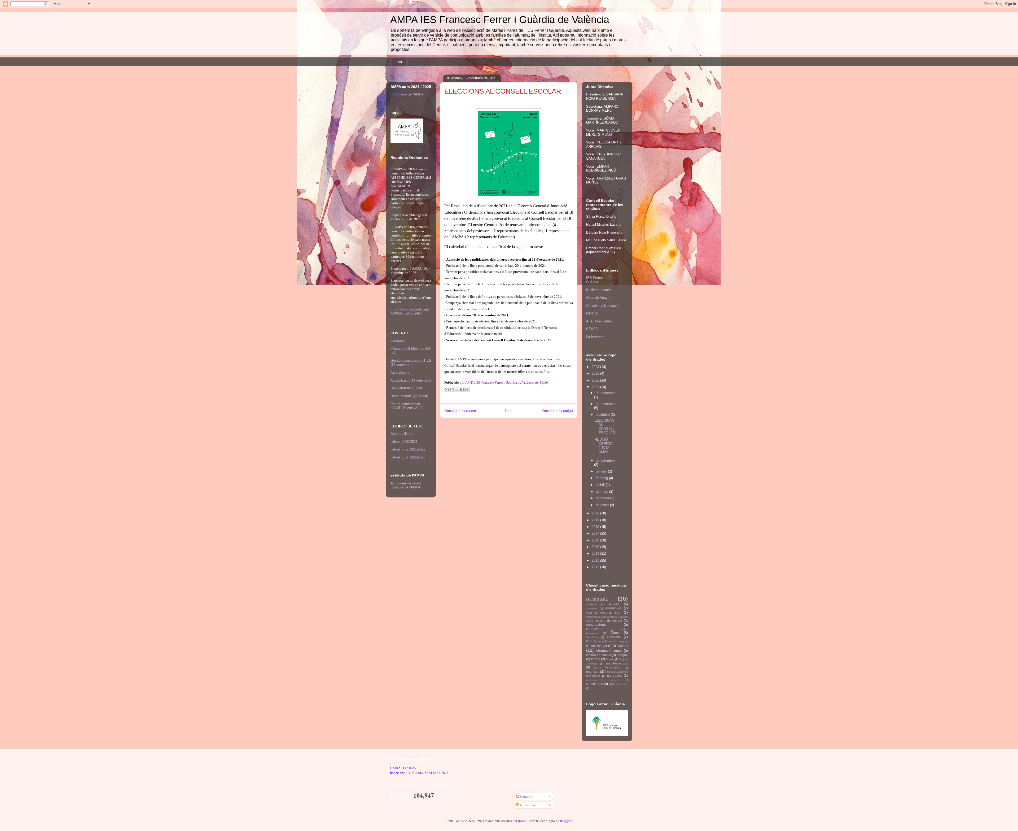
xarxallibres (594, 683)
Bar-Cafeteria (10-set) (406, 388)
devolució (592, 637)
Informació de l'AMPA (407, 94)
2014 (596, 554)
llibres (595, 659)
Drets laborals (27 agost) (409, 396)
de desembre (606, 393)
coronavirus (594, 629)
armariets (591, 608)
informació (618, 645)
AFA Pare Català (599, 321)
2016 (596, 540)
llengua (622, 655)
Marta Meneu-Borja (607, 667)
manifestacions (617, 663)
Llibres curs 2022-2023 (407, 457)
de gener (603, 505)
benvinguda (593, 616)
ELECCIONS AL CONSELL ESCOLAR (605, 426)
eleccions (614, 637)
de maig (602, 478)
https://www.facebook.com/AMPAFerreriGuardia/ (410, 311)
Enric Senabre (595, 641)
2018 (596, 527)
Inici (399, 62)
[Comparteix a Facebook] (461, 389)
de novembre (606, 404)
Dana (615, 633)
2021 (596, 387)
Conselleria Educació (602, 306)
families (596, 646)
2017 (596, 533)
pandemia (614, 675)
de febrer (603, 498)
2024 (596, 367)
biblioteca (611, 616)
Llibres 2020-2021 (404, 442)
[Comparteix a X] (456, 389)
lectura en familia (598, 655)
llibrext (610, 659)
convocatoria (596, 625)
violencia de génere (602, 680)
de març (602, 491)
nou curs (610, 671)
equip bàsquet (618, 641)
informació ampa (608, 651)
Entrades (526, 796)
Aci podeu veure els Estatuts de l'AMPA (405, 485)
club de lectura (610, 620)
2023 (596, 373)
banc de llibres (596, 612)
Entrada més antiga (557, 410)
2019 (596, 520)
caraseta (397, 341)
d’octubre (603, 415)
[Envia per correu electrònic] (446, 389)
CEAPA (592, 329)
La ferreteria (595, 337)
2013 (596, 560)
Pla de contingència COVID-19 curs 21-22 (406, 406)
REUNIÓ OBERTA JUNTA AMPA (603, 446)
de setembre (605, 460)
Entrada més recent (460, 410)
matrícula (592, 671)
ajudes (614, 604)
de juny (602, 471)
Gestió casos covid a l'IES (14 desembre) (410, 362)
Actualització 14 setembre (410, 380)
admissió (591, 604)
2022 (596, 380)
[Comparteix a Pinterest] (466, 389)
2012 (596, 567)
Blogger (565, 820)
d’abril (601, 485)
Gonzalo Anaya (597, 298)
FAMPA (592, 313)
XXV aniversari (618, 684)
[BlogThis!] (451, 389)
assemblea (613, 608)
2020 (596, 513)
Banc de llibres (401, 434)
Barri (618, 612)
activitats (597, 599)
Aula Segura (399, 372)
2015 (596, 547)
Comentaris (528, 805)
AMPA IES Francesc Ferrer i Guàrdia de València (499, 19)
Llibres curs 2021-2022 (407, 449)
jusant (522, 820)
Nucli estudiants (598, 290)
